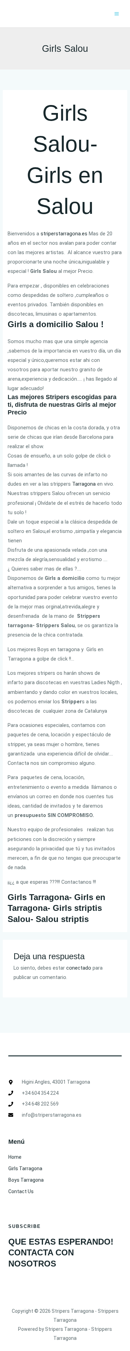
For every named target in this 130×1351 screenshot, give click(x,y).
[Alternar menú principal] (116, 13)
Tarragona (84, 484)
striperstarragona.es (65, 233)
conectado (78, 968)
